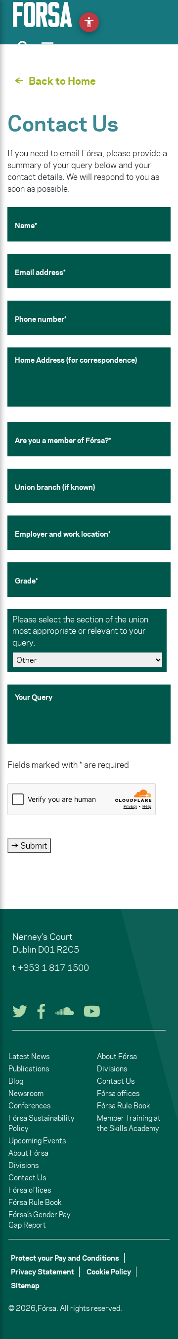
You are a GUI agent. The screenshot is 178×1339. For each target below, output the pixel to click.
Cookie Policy (109, 1272)
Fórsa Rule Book (34, 1202)
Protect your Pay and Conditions (65, 1258)
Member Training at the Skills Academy (129, 1123)
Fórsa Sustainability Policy (41, 1123)
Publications (28, 1069)
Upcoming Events (37, 1140)
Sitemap (25, 1285)
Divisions (23, 1165)
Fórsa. (48, 1308)
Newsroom (26, 1093)
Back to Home (62, 80)
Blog (15, 1081)
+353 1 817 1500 (53, 968)
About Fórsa (28, 1153)
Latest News (28, 1056)
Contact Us (27, 1177)
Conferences (29, 1105)
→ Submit (29, 846)
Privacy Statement (42, 1272)
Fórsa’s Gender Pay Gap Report (39, 1219)
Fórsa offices (29, 1190)
